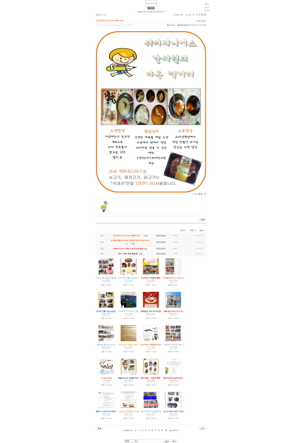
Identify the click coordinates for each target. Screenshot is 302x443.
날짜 (201, 230)
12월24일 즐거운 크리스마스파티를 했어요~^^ (115, 345)
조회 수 (183, 230)
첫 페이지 (128, 430)
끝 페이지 (174, 430)
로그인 (188, 15)
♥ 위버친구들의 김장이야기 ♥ (130, 278)
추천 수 (193, 230)
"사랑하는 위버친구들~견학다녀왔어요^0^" (181, 345)
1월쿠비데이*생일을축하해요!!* (154, 411)
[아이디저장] (158, 12)
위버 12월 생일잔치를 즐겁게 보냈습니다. (113, 278)
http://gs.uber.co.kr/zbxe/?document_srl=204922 (114, 25)
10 (166, 430)
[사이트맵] (206, 10)
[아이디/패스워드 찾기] (148, 12)
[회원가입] (139, 12)
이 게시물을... (198, 194)
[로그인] (206, 7)
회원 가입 (179, 15)
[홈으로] (206, 4)
